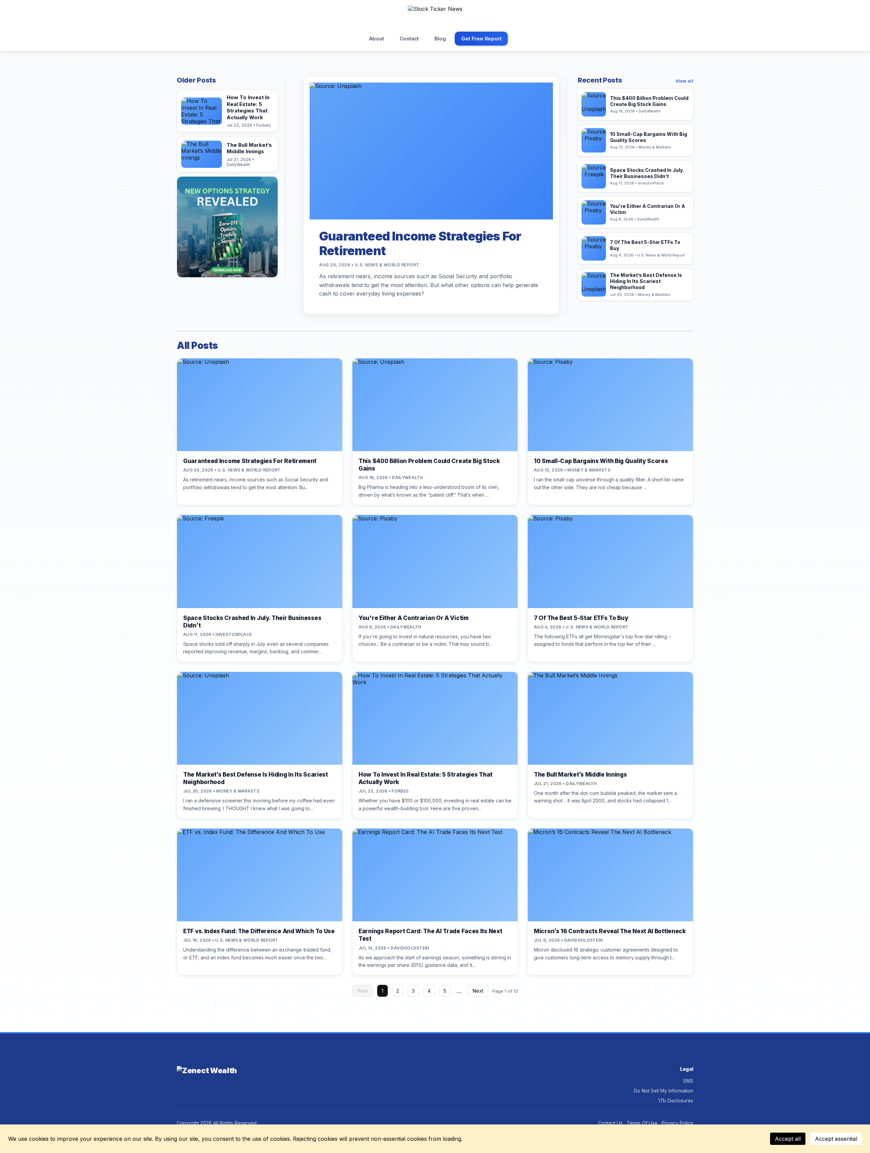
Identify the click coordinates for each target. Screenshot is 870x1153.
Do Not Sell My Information (663, 1091)
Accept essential (836, 1138)
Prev (363, 991)
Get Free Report (481, 38)
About (376, 38)
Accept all (788, 1138)
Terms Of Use (642, 1123)
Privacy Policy (677, 1123)
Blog (440, 38)
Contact (409, 38)
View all (684, 81)
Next (478, 991)
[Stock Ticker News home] (435, 16)
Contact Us (610, 1123)
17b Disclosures (675, 1100)
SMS (688, 1081)
